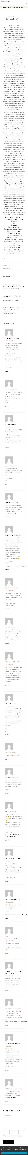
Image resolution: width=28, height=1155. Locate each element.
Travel (9, 7)
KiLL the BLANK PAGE (13, 858)
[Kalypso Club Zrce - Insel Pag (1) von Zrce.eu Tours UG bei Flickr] (14, 229)
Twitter (21, 219)
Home (4, 7)
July (7, 466)
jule (7, 389)
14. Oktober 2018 (8, 300)
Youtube (15, 219)
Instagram (7, 219)
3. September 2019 (8, 289)
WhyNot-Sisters (12, 338)
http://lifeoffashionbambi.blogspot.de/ (16, 566)
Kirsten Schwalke (12, 899)
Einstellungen (14, 1153)
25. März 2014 (6, 268)
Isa (6, 752)
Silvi (7, 811)
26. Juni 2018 (6, 313)
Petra (7, 777)
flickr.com (16, 235)
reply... (7, 371)
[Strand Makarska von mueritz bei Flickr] (14, 227)
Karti (7, 502)
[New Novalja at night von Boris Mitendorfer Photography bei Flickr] (14, 231)
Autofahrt (13, 1097)
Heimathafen (10, 424)
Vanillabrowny (11, 588)
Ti (6, 627)
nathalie (6, 265)
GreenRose (9, 1008)
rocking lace (11, 703)
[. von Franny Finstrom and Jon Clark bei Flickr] (14, 223)
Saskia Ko (9, 535)
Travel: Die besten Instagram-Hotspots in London (13, 309)
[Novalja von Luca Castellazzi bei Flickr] (14, 221)
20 (8, 258)
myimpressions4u (12, 1043)
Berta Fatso (10, 1088)
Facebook (18, 217)
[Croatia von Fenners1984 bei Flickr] (14, 225)
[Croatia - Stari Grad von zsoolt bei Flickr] (14, 233)
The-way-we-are (12, 662)
